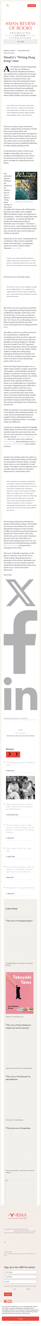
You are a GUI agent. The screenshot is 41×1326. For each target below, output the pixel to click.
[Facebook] (20, 673)
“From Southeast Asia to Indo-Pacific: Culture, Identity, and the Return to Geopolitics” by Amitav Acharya (20, 828)
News (6, 53)
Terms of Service (21, 1289)
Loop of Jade (16, 248)
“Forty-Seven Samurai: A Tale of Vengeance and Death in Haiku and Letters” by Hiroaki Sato (20, 869)
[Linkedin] (11, 1301)
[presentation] (20, 787)
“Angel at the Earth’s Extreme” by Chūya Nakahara (19, 1068)
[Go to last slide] (9, 754)
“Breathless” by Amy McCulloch (20, 888)
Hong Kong (8, 718)
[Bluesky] (9, 1301)
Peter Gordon (10, 50)
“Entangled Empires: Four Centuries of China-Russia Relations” (19, 964)
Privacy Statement (26, 1323)
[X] (20, 609)
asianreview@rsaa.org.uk (19, 1252)
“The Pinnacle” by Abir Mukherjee (15, 1120)
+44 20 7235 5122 (11, 1242)
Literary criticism (20, 718)
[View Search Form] (7, 5)
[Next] (16, 754)
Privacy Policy (8, 1289)
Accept (20, 1319)
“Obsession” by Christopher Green (14, 1016)
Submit (8, 1294)
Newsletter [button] (31, 5)
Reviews (11, 53)
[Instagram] (7, 1301)
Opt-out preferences (14, 1323)
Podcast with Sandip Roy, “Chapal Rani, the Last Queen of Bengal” (20, 1171)
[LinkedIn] (20, 712)
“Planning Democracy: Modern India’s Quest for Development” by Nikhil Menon (19, 806)
